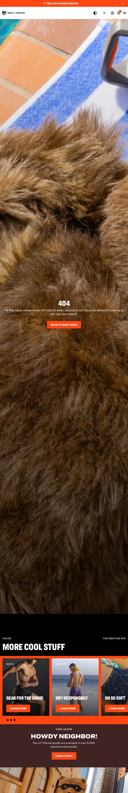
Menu (124, 13)
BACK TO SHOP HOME (64, 324)
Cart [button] (119, 12)
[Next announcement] (118, 3)
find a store (64, 755)
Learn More (18, 708)
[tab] (4, 720)
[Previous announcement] (3, 3)
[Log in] (112, 13)
